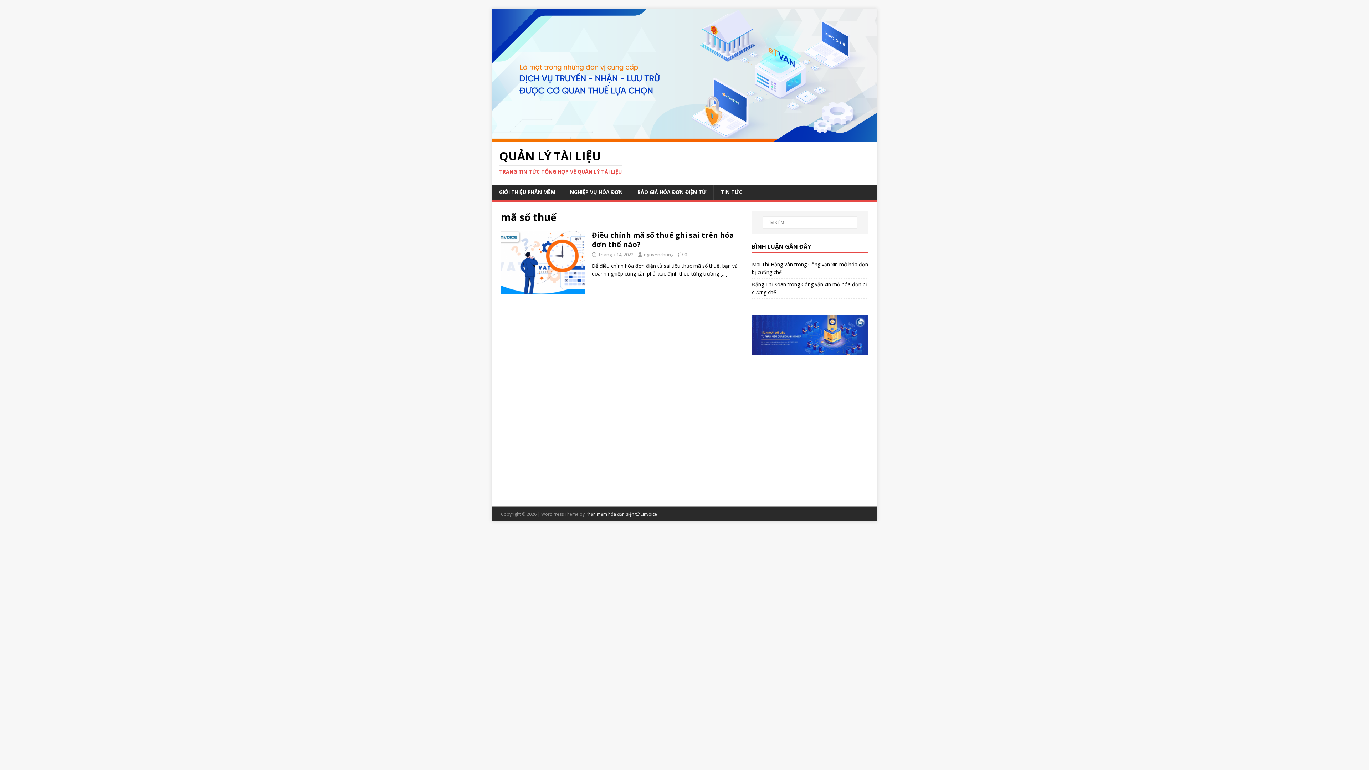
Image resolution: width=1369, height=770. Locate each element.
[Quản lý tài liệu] (684, 137)
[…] (724, 273)
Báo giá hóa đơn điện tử (671, 192)
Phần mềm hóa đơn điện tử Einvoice (621, 514)
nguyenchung (658, 254)
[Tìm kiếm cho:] (810, 222)
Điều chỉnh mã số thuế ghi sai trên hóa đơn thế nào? (663, 239)
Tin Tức (731, 192)
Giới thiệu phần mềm (527, 192)
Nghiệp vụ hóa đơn (596, 192)
